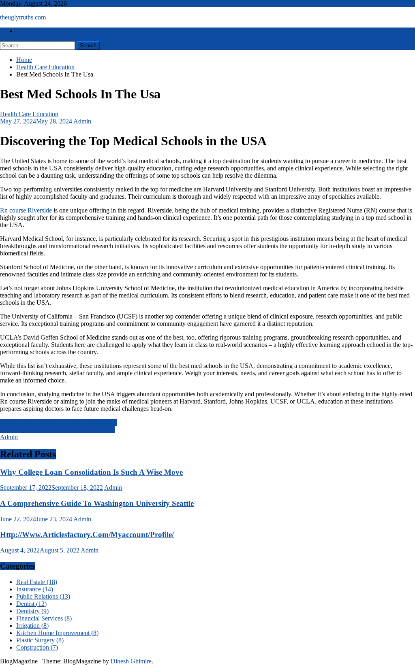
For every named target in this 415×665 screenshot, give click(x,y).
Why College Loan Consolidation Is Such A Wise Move (91, 472)
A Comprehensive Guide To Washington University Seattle (97, 503)
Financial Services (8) (44, 618)
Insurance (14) (34, 589)
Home (24, 31)
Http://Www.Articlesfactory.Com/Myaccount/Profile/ (87, 534)
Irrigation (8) (32, 625)
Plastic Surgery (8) (40, 640)
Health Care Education (29, 113)
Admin (82, 121)
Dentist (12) (31, 603)
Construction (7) (37, 647)
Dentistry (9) (32, 611)
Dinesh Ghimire (131, 661)
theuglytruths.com (23, 17)
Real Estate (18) (36, 581)
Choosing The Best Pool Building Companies (58, 422)
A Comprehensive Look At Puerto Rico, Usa (57, 429)
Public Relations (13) (43, 596)
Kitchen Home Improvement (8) (57, 632)
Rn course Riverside (26, 210)
